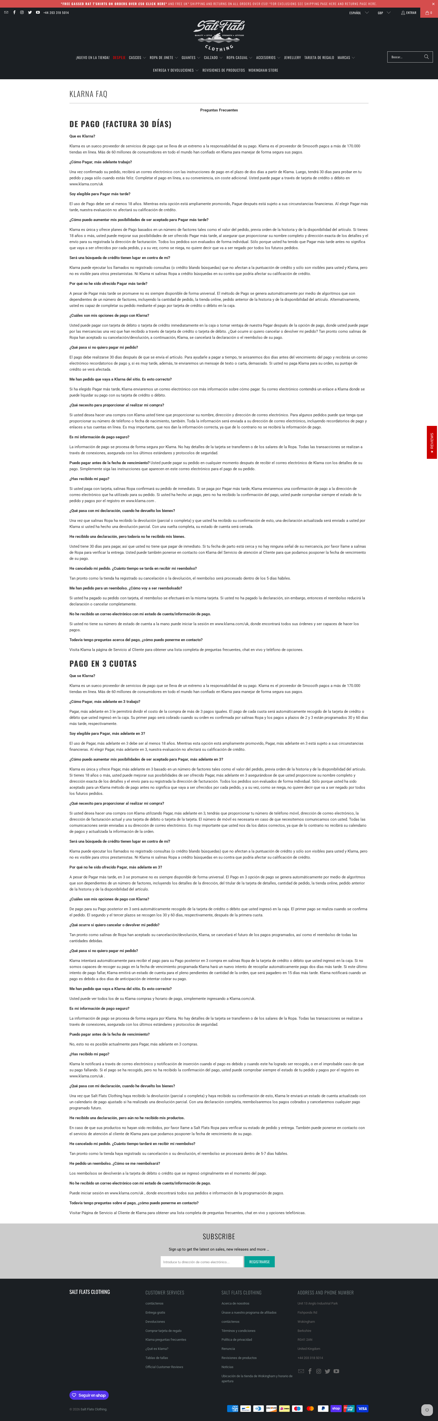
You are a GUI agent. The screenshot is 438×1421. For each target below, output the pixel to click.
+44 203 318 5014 (56, 12)
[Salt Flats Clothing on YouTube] (37, 12)
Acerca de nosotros (235, 1303)
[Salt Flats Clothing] (219, 35)
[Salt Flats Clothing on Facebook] (14, 12)
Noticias (227, 1367)
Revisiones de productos (239, 1358)
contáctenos (154, 1303)
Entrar (411, 12)
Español (356, 13)
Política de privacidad (237, 1339)
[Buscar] (426, 57)
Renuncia (228, 1349)
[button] (138, 57)
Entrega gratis (155, 1312)
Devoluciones (155, 1322)
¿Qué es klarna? (156, 1349)
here (333, 4)
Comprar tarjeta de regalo (163, 1331)
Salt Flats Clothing (93, 1409)
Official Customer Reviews (164, 1367)
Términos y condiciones (239, 1331)
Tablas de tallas (156, 1358)
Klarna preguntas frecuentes (165, 1339)
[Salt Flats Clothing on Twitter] (30, 12)
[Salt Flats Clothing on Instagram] (22, 12)
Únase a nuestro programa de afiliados (249, 1312)
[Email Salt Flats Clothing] (6, 12)
